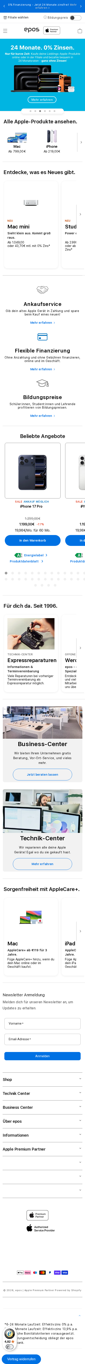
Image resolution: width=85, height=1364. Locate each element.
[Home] (32, 30)
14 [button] (6, 580)
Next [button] (81, 6)
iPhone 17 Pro (31, 506)
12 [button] (78, 574)
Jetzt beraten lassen (42, 774)
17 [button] (25, 580)
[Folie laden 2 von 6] (35, 111)
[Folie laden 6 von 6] (54, 111)
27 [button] (35, 586)
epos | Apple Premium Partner (34, 1290)
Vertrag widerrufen (21, 1359)
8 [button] (51, 574)
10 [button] (65, 574)
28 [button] (42, 586)
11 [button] (71, 574)
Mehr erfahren (42, 99)
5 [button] (32, 574)
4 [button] (25, 574)
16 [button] (19, 580)
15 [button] (12, 580)
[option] (17, 142)
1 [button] (6, 574)
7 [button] (45, 574)
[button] (5, 31)
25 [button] (78, 580)
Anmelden (42, 1056)
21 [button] (51, 580)
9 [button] (58, 574)
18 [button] (32, 580)
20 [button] (45, 580)
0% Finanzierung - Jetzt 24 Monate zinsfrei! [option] (42, 6)
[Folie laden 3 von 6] (40, 111)
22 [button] (58, 580)
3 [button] (19, 574)
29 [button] (48, 586)
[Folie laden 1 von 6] (30, 111)
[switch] (10, 1346)
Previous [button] (4, 6)
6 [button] (38, 574)
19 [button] (38, 580)
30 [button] (55, 586)
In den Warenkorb (32, 540)
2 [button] (12, 574)
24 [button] (71, 580)
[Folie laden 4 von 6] (44, 111)
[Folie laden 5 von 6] (49, 111)
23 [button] (65, 580)
